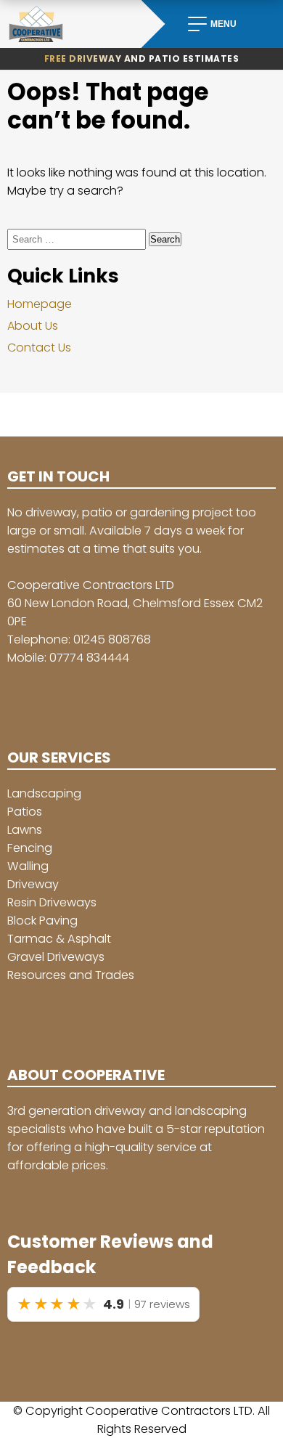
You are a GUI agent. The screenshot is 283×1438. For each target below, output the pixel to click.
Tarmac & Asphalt (59, 938)
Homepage (39, 304)
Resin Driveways (52, 902)
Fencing (29, 848)
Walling (28, 866)
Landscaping (44, 793)
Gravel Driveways (55, 956)
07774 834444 (89, 657)
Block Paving (42, 920)
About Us (32, 325)
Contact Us (39, 347)
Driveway (33, 884)
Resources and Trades (70, 975)
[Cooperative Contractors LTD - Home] (71, 24)
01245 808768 (112, 639)
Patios (24, 811)
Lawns (24, 829)
